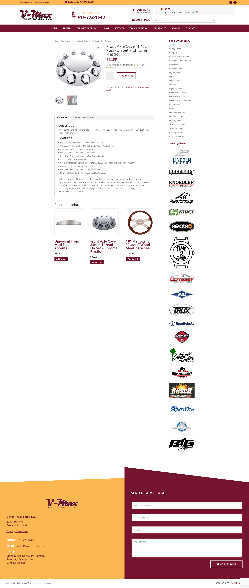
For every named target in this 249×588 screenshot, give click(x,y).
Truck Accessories (67, 41)
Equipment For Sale (86, 28)
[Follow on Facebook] (230, 2)
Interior (172, 84)
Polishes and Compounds (180, 100)
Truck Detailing (175, 128)
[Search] (213, 19)
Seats (171, 108)
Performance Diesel (177, 92)
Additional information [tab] (83, 117)
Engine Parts (174, 73)
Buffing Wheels (175, 48)
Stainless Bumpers (177, 112)
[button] (98, 48)
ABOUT (66, 28)
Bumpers (173, 53)
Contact (190, 28)
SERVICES (119, 28)
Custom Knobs (175, 68)
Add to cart (126, 75)
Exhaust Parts (175, 80)
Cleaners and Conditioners (180, 60)
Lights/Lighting (175, 88)
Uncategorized (175, 132)
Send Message (226, 564)
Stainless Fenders (177, 116)
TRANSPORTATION (138, 28)
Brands (175, 28)
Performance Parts (177, 96)
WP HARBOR (237, 583)
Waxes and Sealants (178, 136)
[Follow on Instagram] (235, 2)
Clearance (160, 28)
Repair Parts (174, 104)
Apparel (172, 44)
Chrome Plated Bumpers (180, 56)
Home (54, 28)
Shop (106, 28)
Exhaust (172, 76)
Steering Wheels (176, 120)
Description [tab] (62, 117)
